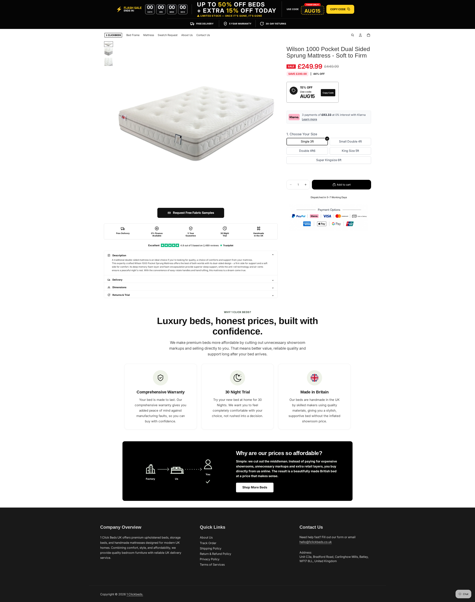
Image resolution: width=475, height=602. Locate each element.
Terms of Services (212, 564)
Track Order (208, 543)
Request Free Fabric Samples (193, 213)
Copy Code (328, 92)
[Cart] (368, 35)
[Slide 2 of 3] (108, 52)
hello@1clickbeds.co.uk (315, 542)
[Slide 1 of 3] (108, 44)
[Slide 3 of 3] (108, 62)
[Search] (352, 35)
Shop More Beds (254, 487)
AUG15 (312, 11)
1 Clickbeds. (135, 594)
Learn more (309, 119)
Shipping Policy (210, 548)
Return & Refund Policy (215, 554)
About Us (206, 537)
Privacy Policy (210, 559)
